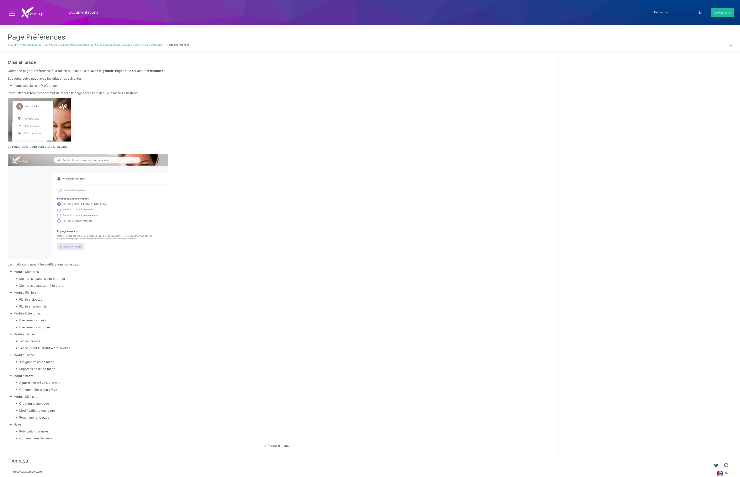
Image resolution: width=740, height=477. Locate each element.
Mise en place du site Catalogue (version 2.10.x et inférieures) (130, 44)
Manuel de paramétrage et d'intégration (72, 44)
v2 (46, 44)
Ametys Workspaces (30, 44)
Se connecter (722, 12)
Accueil (12, 44)
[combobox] (725, 473)
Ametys (27, 465)
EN (726, 473)
